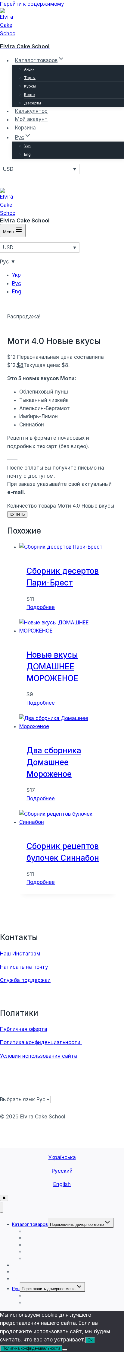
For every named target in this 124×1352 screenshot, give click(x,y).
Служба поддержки (25, 980)
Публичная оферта (23, 1029)
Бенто (29, 94)
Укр (27, 146)
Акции (29, 69)
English (62, 1184)
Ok (90, 1340)
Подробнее (40, 607)
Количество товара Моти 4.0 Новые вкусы (60, 506)
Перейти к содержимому (32, 4)
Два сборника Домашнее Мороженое (53, 762)
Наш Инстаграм (20, 954)
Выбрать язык (17, 1099)
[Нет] (64, 1349)
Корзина (25, 128)
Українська (62, 1157)
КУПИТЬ (17, 514)
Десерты (32, 103)
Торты (30, 77)
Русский (62, 1171)
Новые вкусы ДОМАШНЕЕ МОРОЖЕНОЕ (52, 666)
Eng (27, 154)
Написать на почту (24, 967)
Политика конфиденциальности (41, 1042)
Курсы (30, 86)
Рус (16, 283)
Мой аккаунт (31, 119)
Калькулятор (31, 111)
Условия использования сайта (38, 1056)
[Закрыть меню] (1, 1208)
